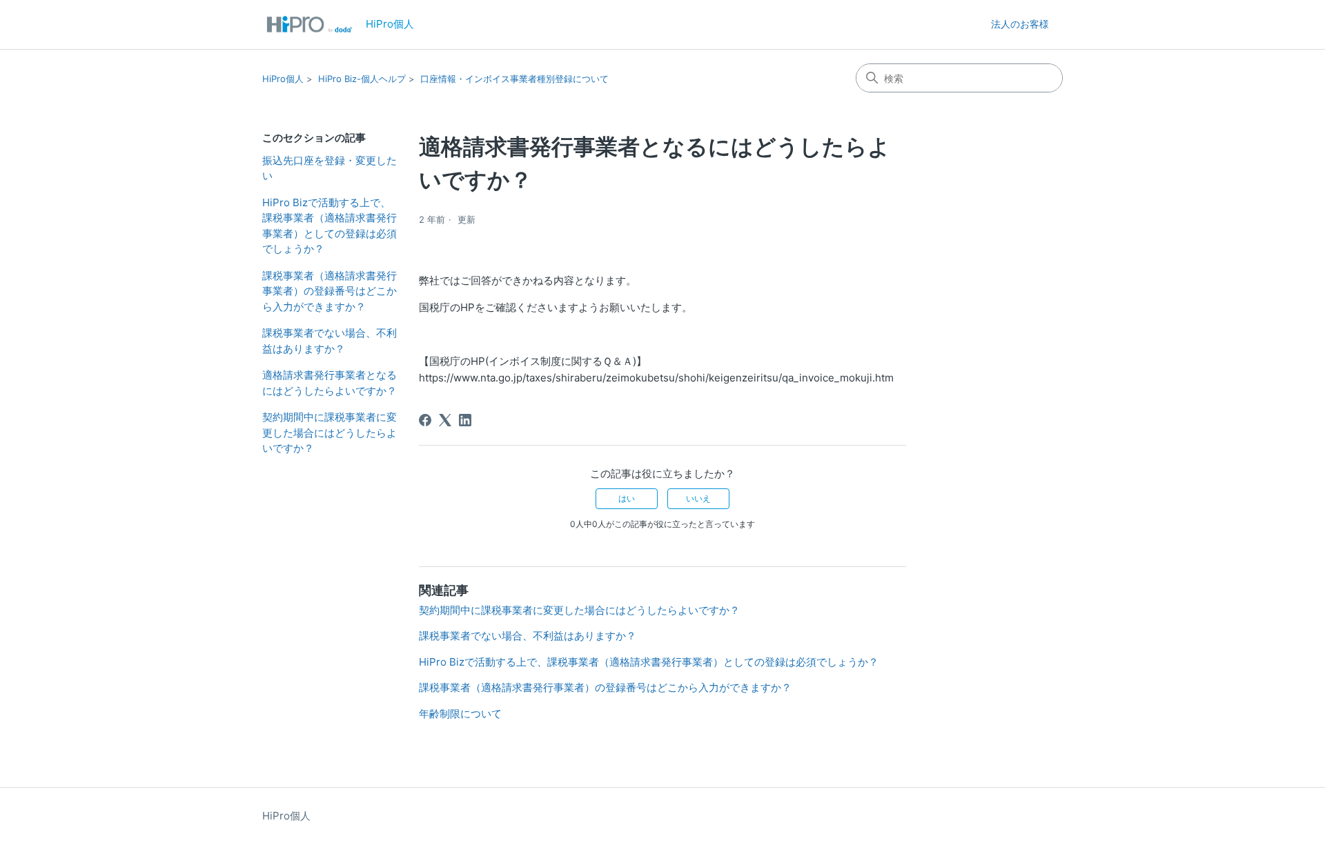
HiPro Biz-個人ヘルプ (362, 78)
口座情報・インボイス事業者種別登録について (514, 78)
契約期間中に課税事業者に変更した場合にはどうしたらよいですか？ (329, 432)
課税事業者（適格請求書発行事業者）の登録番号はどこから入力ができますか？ (329, 291)
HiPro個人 (283, 78)
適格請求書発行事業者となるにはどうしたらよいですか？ (329, 382)
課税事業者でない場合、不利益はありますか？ (329, 340)
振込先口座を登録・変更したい (329, 168)
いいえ (698, 498)
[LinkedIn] (465, 420)
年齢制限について (460, 713)
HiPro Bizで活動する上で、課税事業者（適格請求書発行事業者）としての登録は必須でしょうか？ (329, 226)
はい (626, 498)
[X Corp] (445, 420)
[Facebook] (425, 420)
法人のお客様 (1020, 24)
